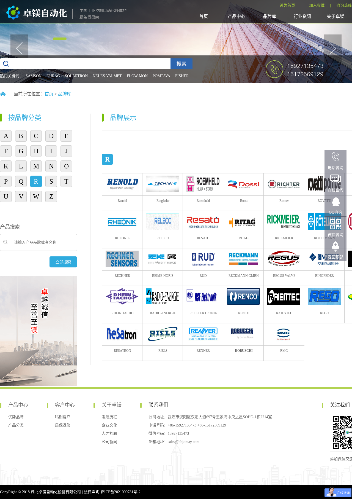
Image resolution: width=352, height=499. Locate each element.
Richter (284, 201)
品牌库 (269, 16)
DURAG (53, 76)
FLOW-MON (137, 76)
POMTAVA (161, 76)
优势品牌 (16, 417)
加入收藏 (316, 5)
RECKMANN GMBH (244, 276)
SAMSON (34, 76)
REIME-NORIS (163, 276)
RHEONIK (122, 238)
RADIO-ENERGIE (163, 313)
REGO (324, 313)
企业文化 (109, 425)
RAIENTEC (284, 313)
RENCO (243, 313)
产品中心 (236, 16)
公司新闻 (109, 442)
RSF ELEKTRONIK (203, 313)
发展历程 (109, 417)
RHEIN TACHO (122, 313)
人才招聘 (109, 433)
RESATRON (122, 351)
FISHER (182, 76)
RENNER (203, 351)
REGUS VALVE (284, 276)
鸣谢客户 (62, 417)
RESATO (203, 238)
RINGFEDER (324, 276)
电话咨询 (335, 168)
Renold (122, 201)
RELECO (162, 238)
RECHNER (122, 276)
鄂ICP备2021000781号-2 (120, 492)
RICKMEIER (284, 238)
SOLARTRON (76, 76)
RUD (203, 276)
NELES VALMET (107, 76)
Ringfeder (162, 201)
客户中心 (65, 405)
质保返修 (62, 425)
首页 (203, 16)
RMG (284, 351)
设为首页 (287, 5)
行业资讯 (302, 16)
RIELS (162, 351)
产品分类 (16, 425)
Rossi (244, 201)
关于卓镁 (335, 16)
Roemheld (203, 201)
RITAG (244, 238)
